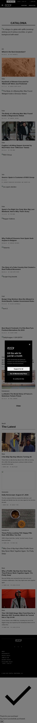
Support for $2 (18, 369)
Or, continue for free (18, 379)
